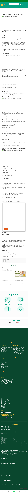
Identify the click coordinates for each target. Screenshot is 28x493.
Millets (22, 122)
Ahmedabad (11, 468)
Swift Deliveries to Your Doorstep (7, 458)
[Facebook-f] (5, 412)
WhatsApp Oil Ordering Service (6, 484)
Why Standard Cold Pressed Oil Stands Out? (9, 450)
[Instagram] (7, 412)
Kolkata (9, 468)
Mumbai (5, 468)
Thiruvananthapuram (21, 468)
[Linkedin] (10, 412)
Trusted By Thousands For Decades (7, 470)
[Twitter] (9, 412)
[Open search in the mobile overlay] (14, 10)
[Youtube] (3, 412)
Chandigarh (16, 468)
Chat (14, 492)
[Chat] (14, 491)
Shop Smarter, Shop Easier (6, 480)
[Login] (8, 491)
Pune (7, 468)
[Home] (2, 491)
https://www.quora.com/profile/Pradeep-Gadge (10, 254)
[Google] (2, 412)
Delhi (3, 468)
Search (18, 4)
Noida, (14, 468)
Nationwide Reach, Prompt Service (8, 463)
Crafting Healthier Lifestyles (6, 475)
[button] (24, 277)
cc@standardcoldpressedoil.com (5, 429)
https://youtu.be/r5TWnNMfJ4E (8, 256)
